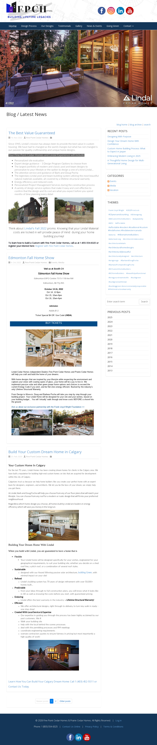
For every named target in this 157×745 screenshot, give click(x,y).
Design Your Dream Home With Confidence (123, 142)
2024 (109, 321)
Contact (128, 25)
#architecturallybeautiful (120, 252)
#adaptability (138, 219)
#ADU (111, 223)
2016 (109, 357)
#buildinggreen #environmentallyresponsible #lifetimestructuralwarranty (127, 287)
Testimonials (64, 25)
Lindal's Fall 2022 (35, 228)
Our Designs (47, 25)
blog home (122, 124)
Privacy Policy (92, 726)
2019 (109, 343)
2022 (109, 330)
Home (13, 26)
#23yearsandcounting (118, 214)
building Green (85, 573)
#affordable (120, 223)
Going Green (113, 25)
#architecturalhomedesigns (121, 247)
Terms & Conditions (113, 726)
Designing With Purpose (119, 136)
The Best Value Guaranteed (31, 132)
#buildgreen (136, 277)
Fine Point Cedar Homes (37, 137)
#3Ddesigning (136, 214)
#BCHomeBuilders (116, 273)
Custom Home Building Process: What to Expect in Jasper (126, 150)
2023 (109, 326)
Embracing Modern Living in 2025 (123, 155)
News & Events (94, 25)
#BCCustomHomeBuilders (119, 269)
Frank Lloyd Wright (116, 210)
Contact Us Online (71, 726)
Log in (118, 720)
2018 (109, 348)
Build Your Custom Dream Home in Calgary (45, 451)
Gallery (78, 25)
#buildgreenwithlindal (118, 282)
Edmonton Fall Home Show (31, 257)
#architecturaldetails (117, 243)
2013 (109, 370)
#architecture (137, 256)
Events (54, 262)
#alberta (112, 235)
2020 (109, 339)
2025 (109, 317)
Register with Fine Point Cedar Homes (54, 245)
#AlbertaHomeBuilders (128, 234)
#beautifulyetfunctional (136, 273)
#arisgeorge (114, 260)
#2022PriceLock (132, 210)
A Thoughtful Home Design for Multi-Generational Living (125, 162)
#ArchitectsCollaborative (133, 239)
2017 (109, 352)
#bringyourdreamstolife (119, 277)
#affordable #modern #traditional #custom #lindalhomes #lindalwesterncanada (128, 229)
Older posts (65, 701)
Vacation (114, 190)
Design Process (29, 25)
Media (61, 262)
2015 (109, 361)
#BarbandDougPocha (129, 260)
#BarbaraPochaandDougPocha (121, 265)
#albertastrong (115, 239)
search (147, 124)
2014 (109, 366)
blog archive (136, 124)
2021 (109, 335)
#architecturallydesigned (119, 256)
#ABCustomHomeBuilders (119, 219)
